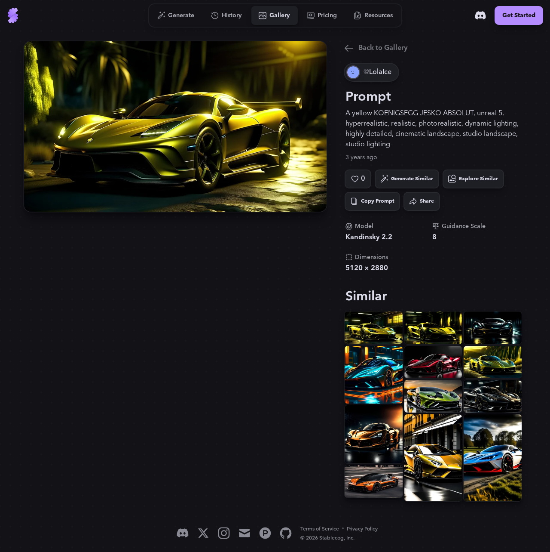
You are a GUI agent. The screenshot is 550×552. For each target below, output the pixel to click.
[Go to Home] (13, 15)
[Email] (244, 533)
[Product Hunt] (265, 533)
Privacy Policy (362, 529)
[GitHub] (285, 533)
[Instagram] (224, 533)
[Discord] (480, 15)
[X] (203, 533)
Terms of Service (319, 529)
